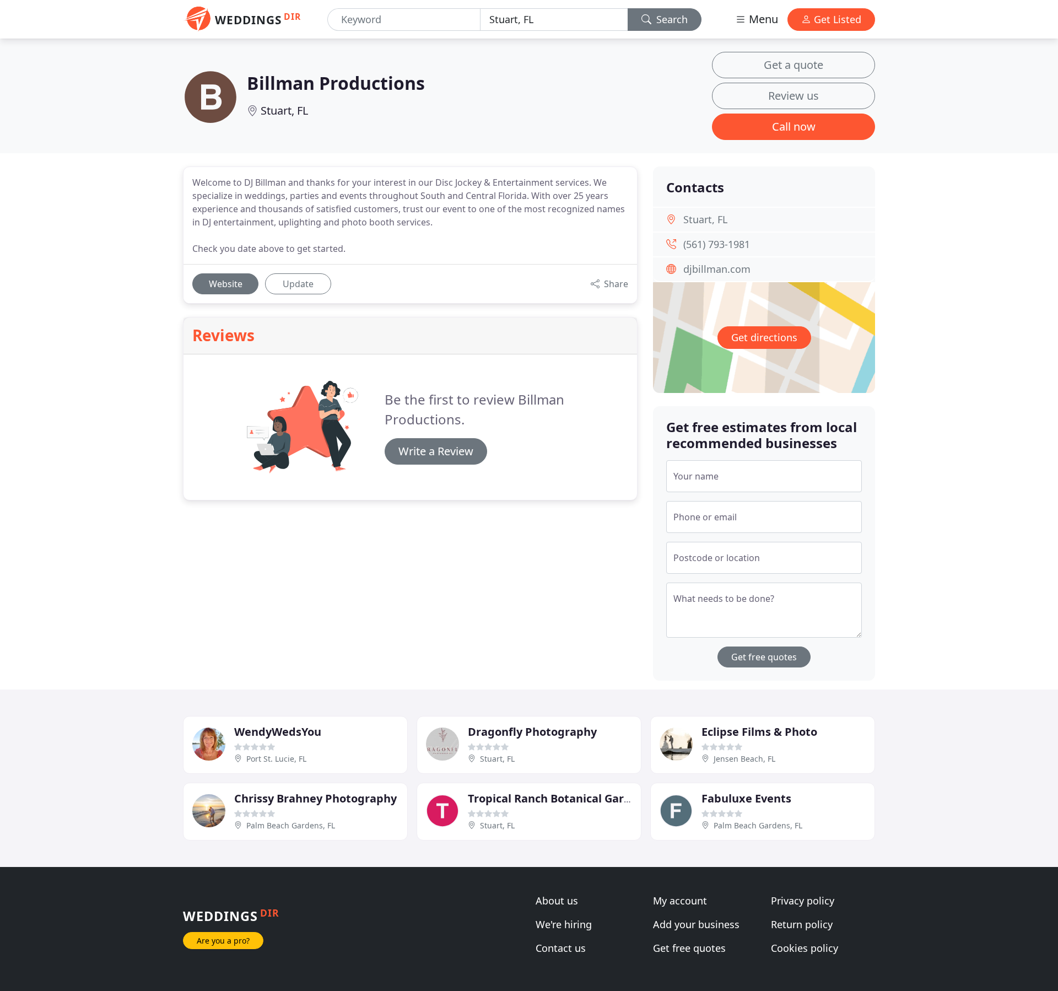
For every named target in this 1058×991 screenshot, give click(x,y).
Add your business (696, 924)
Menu (762, 19)
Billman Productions (336, 83)
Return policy (802, 924)
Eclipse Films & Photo (759, 731)
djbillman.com (717, 269)
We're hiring (564, 924)
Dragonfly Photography (532, 731)
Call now (794, 126)
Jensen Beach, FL (744, 758)
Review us (793, 95)
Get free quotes (764, 657)
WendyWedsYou (277, 731)
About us (557, 900)
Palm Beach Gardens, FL (290, 825)
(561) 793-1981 (716, 244)
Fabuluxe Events (746, 798)
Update (298, 284)
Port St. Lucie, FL (276, 758)
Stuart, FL (284, 110)
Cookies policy (804, 948)
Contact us (561, 948)
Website (225, 284)
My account (680, 900)
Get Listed (836, 19)
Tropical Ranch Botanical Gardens (559, 798)
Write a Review (435, 451)
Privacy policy (802, 900)
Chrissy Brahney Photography (315, 798)
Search (671, 19)
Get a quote (793, 64)
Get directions (764, 337)
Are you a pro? (223, 940)
